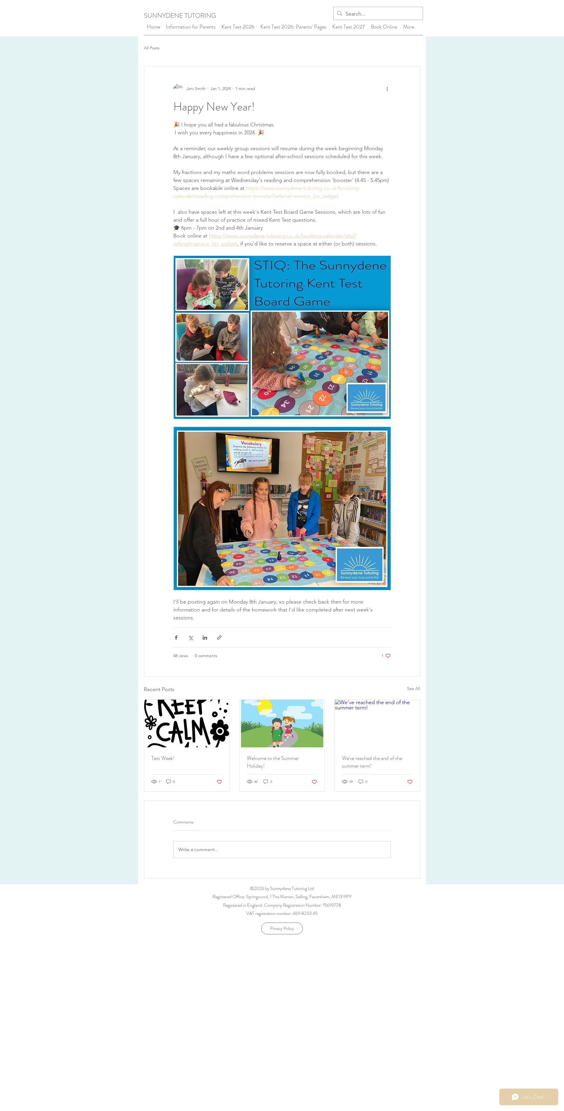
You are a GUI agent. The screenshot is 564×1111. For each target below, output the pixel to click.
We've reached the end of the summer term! (372, 762)
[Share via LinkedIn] (205, 637)
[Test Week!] (186, 723)
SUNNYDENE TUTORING (180, 15)
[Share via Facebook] (176, 637)
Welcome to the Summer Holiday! (273, 762)
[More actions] (387, 88)
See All (413, 688)
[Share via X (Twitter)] (190, 637)
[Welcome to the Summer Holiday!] (282, 723)
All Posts (152, 48)
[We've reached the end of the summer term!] (377, 723)
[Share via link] (219, 637)
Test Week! (162, 758)
